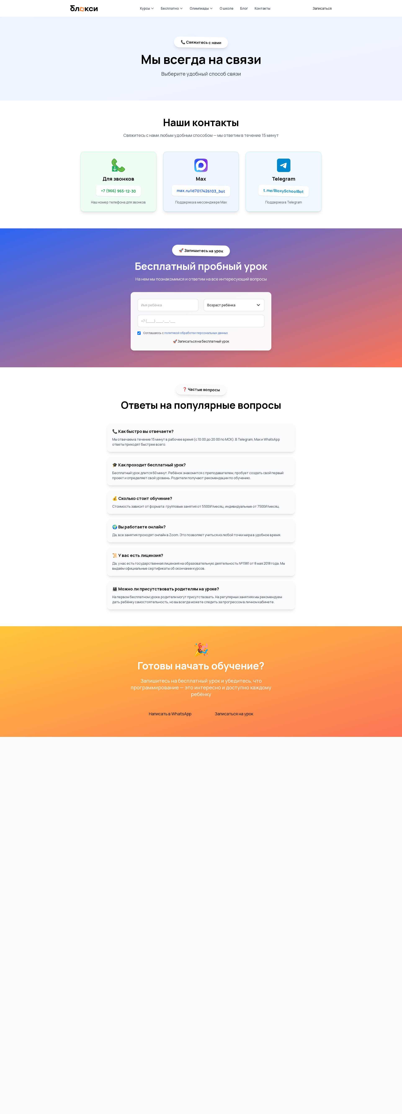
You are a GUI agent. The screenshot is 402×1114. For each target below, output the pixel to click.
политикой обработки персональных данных (196, 333)
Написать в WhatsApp (170, 714)
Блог (244, 8)
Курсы (145, 8)
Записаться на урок (234, 714)
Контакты (262, 8)
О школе (226, 8)
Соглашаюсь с (185, 333)
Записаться (322, 8)
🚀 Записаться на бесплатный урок (201, 341)
